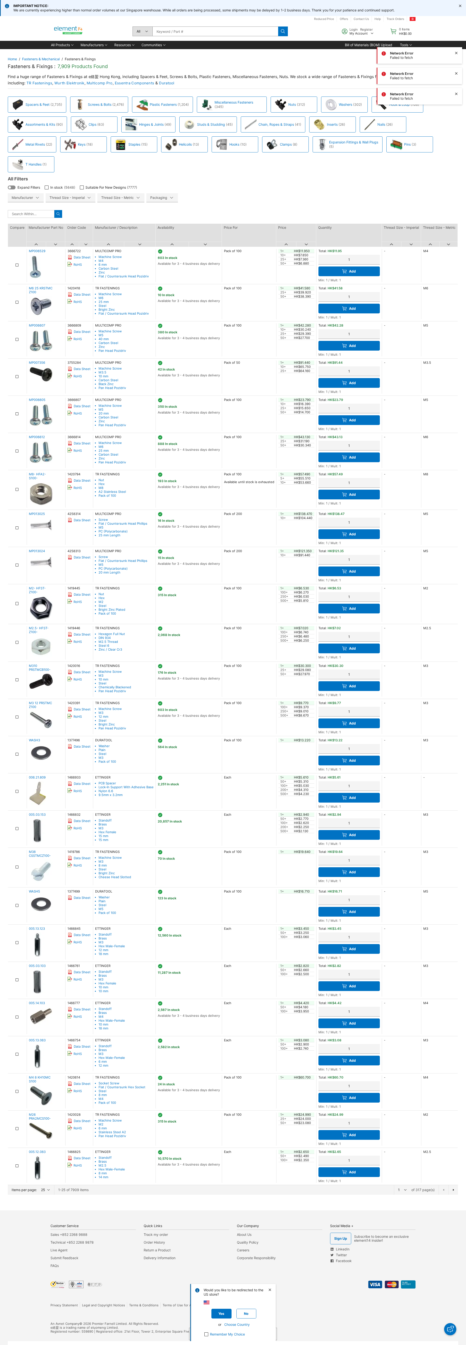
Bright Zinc (107, 309)
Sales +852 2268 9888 (68, 1234)
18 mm (103, 954)
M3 (101, 675)
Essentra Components (134, 83)
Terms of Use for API (178, 1305)
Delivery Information (159, 1258)
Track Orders (395, 19)
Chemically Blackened (115, 687)
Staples (134, 144)
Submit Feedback (64, 1258)
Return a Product (157, 1250)
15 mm (103, 836)
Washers (345, 104)
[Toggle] (12, 187)
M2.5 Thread (108, 642)
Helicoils (185, 144)
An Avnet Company (64, 1324)
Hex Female (107, 832)
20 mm (104, 413)
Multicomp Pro (100, 83)
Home (12, 59)
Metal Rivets (35, 144)
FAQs (54, 1266)
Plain (102, 750)
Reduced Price (324, 19)
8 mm (103, 865)
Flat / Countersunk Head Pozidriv (124, 276)
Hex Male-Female (112, 946)
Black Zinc (106, 384)
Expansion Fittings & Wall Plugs (353, 142)
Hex (102, 484)
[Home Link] (68, 31)
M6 (101, 298)
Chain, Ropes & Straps (276, 124)
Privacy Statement (64, 1305)
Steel (102, 306)
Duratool (166, 83)
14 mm (103, 1177)
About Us (244, 1234)
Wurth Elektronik (69, 83)
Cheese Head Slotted (115, 877)
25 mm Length (109, 535)
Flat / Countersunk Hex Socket (122, 1087)
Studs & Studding (211, 124)
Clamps (286, 144)
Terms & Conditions (143, 1305)
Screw (103, 520)
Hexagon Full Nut (112, 634)
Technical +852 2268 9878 (72, 1242)
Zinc (102, 272)
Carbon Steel (108, 268)
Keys (81, 144)
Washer (104, 746)
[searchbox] (215, 31)
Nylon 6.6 (106, 791)
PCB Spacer (107, 783)
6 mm (103, 264)
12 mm (103, 716)
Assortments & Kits (40, 124)
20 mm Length (109, 572)
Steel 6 (104, 645)
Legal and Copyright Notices (103, 1305)
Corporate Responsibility (256, 1258)
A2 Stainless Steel (112, 492)
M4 (101, 261)
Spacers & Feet (37, 104)
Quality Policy (247, 1242)
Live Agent (58, 1250)
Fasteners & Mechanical (41, 59)
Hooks (234, 144)
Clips (92, 124)
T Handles (33, 164)
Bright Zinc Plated (112, 609)
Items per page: (24, 1190)
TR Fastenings (39, 83)
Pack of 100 (107, 495)
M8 (101, 488)
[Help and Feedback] (450, 1329)
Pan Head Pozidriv (112, 351)
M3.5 (102, 372)
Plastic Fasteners (163, 104)
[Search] (283, 31)
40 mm (104, 339)
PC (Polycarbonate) (113, 531)
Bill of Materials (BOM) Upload (368, 45)
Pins (407, 144)
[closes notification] (460, 6)
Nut (101, 480)
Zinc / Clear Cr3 (110, 649)
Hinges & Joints (151, 124)
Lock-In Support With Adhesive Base (126, 787)
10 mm (103, 376)
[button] (62, 45)
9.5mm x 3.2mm (111, 795)
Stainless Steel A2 (112, 1132)
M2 (101, 602)
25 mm (104, 302)
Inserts (332, 124)
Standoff (105, 820)
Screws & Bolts (99, 104)
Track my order (156, 1234)
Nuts (292, 104)
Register (366, 29)
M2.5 (102, 1165)
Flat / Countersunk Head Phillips (123, 523)
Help (377, 19)
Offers (344, 19)
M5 (101, 335)
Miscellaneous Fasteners (234, 102)
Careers (243, 1250)
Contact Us (361, 19)
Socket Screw (109, 1083)
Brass (103, 824)
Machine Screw (110, 257)
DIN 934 (105, 638)
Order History (154, 1242)
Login (354, 29)
